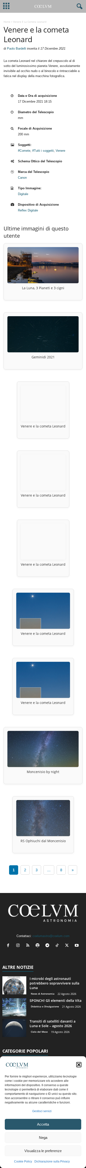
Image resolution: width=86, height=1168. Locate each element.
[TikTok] (58, 946)
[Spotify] (38, 946)
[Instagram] (19, 946)
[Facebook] (9, 946)
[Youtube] (77, 946)
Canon (22, 177)
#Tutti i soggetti (43, 150)
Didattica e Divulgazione (45, 1006)
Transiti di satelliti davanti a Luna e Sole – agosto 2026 (52, 1023)
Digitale (23, 194)
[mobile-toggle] (6, 6)
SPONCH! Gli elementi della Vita (55, 1000)
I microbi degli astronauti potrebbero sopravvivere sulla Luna (54, 983)
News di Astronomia (42, 993)
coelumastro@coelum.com (51, 936)
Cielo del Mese (39, 1031)
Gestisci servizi (42, 1111)
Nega (43, 1137)
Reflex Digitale (28, 210)
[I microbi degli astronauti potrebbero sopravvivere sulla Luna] (14, 985)
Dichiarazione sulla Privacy (52, 1161)
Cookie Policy (23, 1161)
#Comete (24, 150)
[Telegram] (48, 946)
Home (7, 21)
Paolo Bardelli (16, 48)
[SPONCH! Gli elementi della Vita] (14, 1007)
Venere (60, 150)
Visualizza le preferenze (43, 1151)
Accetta (43, 1124)
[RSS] (29, 946)
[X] (68, 946)
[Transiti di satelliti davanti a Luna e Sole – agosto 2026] (14, 1028)
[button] (78, 1064)
